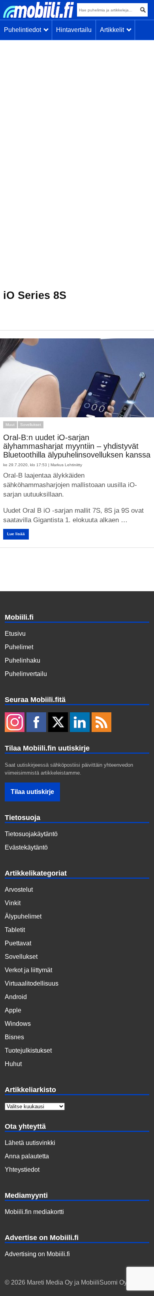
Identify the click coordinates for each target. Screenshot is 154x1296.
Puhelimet (19, 647)
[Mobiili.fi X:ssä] (58, 723)
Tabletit (15, 929)
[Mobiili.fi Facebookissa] (36, 723)
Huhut (13, 1064)
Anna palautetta (27, 1156)
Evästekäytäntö (26, 847)
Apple (13, 1010)
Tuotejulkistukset (28, 1050)
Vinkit (13, 903)
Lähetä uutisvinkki (30, 1142)
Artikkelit (113, 29)
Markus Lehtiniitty (66, 465)
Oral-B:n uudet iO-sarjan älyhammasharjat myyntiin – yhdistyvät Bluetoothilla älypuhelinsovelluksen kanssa (76, 446)
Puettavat (18, 943)
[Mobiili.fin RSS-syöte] (101, 723)
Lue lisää (16, 534)
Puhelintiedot (24, 29)
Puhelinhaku (22, 660)
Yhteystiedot (22, 1169)
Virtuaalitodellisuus (31, 983)
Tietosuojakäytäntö (31, 834)
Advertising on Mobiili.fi (37, 1254)
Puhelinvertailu (26, 673)
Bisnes (14, 1037)
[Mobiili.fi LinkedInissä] (80, 723)
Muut (10, 424)
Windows (18, 1023)
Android (16, 996)
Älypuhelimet (23, 916)
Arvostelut (19, 889)
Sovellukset (30, 424)
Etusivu (15, 633)
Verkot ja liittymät (28, 970)
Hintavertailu (74, 29)
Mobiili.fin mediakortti (34, 1211)
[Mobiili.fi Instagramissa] (14, 723)
